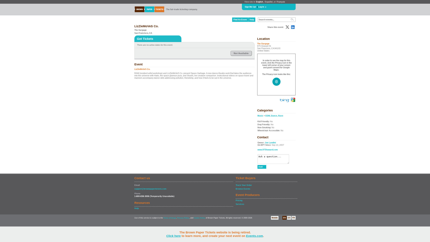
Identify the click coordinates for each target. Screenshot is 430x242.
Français (281, 2)
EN (284, 218)
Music (260, 116)
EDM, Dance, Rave (274, 116)
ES (289, 218)
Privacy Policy (183, 218)
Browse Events (243, 189)
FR (293, 218)
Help (252, 19)
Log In (261, 7)
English (259, 2)
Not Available (241, 53)
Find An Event (240, 19)
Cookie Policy (199, 218)
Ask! (260, 167)
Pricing (239, 200)
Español (268, 2)
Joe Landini (270, 143)
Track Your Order (244, 185)
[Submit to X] (287, 27)
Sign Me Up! (250, 7)
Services (240, 204)
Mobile (275, 218)
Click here (173, 236)
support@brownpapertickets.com (150, 189)
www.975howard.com (267, 150)
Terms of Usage (169, 218)
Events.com (254, 236)
